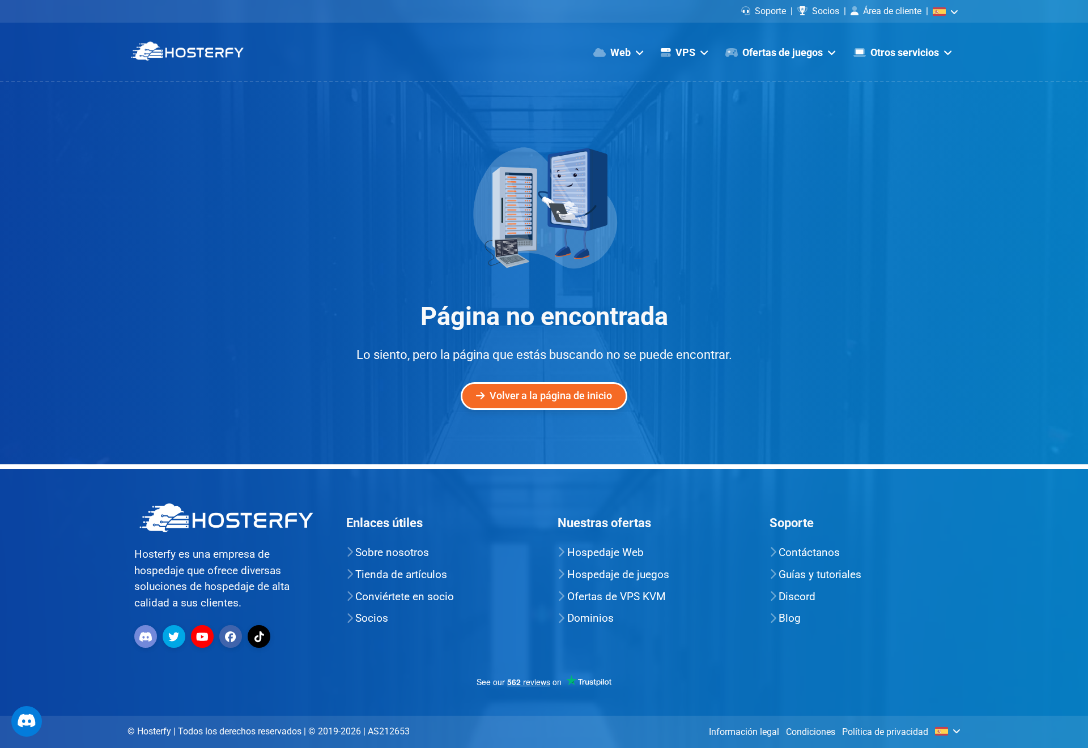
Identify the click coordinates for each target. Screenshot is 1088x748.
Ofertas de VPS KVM (616, 596)
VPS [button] (685, 52)
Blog (790, 618)
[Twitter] (175, 635)
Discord (797, 596)
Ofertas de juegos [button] (782, 52)
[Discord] (147, 635)
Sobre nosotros (392, 552)
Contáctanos (809, 552)
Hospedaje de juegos (618, 574)
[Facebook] (232, 635)
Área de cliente (892, 11)
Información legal (744, 731)
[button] (945, 11)
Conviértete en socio (404, 596)
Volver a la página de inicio (551, 395)
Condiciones (810, 731)
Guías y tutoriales (820, 574)
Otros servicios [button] (904, 52)
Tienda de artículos (401, 574)
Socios (825, 11)
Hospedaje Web (605, 552)
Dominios (590, 618)
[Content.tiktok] (260, 635)
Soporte (770, 11)
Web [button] (620, 52)
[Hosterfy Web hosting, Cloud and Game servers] (187, 52)
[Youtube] (203, 635)
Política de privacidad (885, 731)
